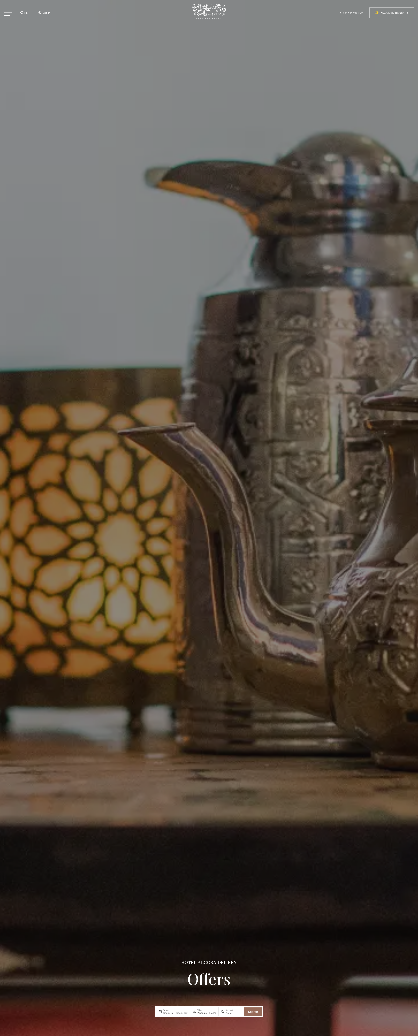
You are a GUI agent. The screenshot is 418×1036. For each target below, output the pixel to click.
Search (253, 1011)
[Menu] (9, 13)
